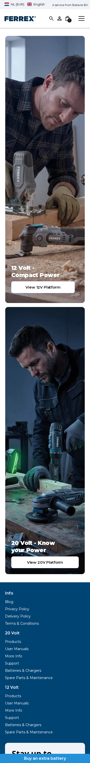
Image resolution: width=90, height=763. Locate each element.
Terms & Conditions (22, 623)
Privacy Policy (17, 609)
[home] (20, 18)
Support (12, 663)
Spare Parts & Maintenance (29, 678)
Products (13, 641)
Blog (9, 602)
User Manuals (16, 649)
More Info (13, 656)
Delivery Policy (18, 616)
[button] (24, 4)
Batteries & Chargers (23, 670)
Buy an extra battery (45, 758)
